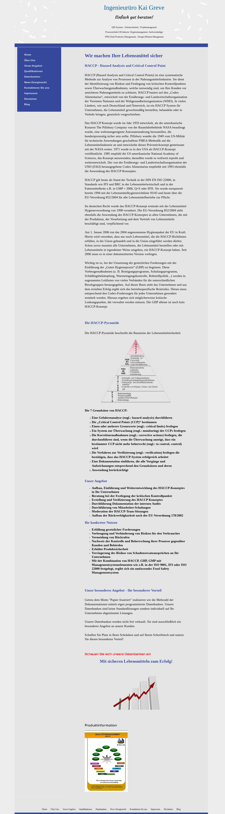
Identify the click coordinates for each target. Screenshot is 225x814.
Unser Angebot (33, 65)
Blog (27, 104)
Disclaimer (30, 98)
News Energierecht (35, 82)
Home (27, 54)
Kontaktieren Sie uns (36, 87)
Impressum (30, 93)
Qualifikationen (33, 71)
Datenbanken (32, 76)
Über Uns (29, 60)
